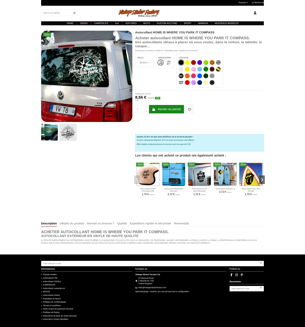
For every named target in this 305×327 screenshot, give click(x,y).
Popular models (50, 274)
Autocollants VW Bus (52, 281)
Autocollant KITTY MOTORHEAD (199, 190)
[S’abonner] (261, 262)
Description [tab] (49, 223)
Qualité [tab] (122, 223)
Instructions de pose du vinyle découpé (60, 316)
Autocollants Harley (51, 295)
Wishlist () (259, 2)
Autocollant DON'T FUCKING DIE (148, 190)
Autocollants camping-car (54, 288)
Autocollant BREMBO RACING (174, 190)
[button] (137, 179)
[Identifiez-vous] (255, 12)
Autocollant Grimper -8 (225, 189)
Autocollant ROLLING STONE (251, 190)
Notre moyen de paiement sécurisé (58, 309)
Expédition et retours (52, 299)
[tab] (181, 224)
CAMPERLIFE (49, 285)
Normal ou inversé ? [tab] (100, 223)
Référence (139, 94)
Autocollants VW (50, 278)
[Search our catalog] (74, 13)
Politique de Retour (51, 312)
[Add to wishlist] (189, 109)
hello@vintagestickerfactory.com (152, 287)
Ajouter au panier (169, 109)
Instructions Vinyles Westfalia (55, 319)
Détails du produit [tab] (72, 223)
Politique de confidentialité (54, 302)
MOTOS (46, 292)
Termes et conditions (52, 305)
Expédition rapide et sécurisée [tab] (150, 223)
